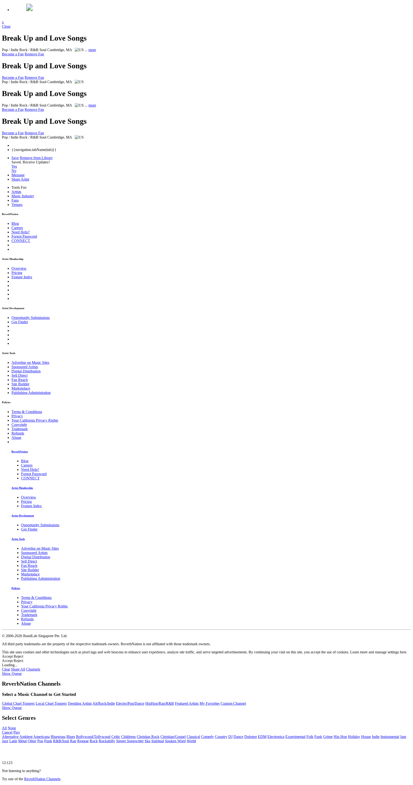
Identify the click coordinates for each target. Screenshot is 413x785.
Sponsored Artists (24, 367)
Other (32, 741)
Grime (328, 737)
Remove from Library (36, 158)
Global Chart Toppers (18, 703)
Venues (16, 205)
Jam (403, 737)
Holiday (354, 737)
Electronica (275, 737)
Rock (94, 741)
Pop (40, 741)
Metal (22, 741)
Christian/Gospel (173, 737)
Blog (15, 223)
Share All (18, 669)
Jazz (5, 741)
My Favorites (210, 703)
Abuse (16, 438)
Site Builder (20, 384)
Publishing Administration (31, 393)
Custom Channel (233, 703)
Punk (48, 741)
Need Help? (20, 232)
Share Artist (20, 179)
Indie (376, 737)
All (4, 728)
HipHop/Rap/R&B (159, 703)
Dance (238, 737)
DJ (230, 737)
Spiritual (157, 741)
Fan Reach (19, 380)
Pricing (16, 273)
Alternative (10, 737)
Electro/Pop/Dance (130, 703)
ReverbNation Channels (42, 779)
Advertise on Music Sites (30, 362)
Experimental (295, 737)
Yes (14, 166)
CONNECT (20, 241)
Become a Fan (13, 54)
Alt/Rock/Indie (103, 703)
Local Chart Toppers (51, 703)
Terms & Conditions (26, 412)
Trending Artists (80, 703)
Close (6, 26)
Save (15, 158)
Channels (33, 669)
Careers (17, 228)
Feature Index (21, 277)
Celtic (115, 737)
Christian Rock (148, 737)
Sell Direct (19, 375)
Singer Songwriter (130, 741)
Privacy (17, 416)
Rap (73, 741)
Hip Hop (340, 737)
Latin (13, 741)
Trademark (19, 429)
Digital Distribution (26, 371)
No (13, 171)
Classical (193, 737)
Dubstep (250, 737)
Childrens (128, 737)
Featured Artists (187, 703)
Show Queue (12, 674)
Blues (70, 737)
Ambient (26, 737)
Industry (22, 196)
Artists (16, 192)
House (366, 737)
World (191, 741)
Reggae (83, 741)
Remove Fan (34, 54)
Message (18, 175)
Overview (19, 268)
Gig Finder (19, 322)
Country (221, 737)
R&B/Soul (61, 741)
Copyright (19, 425)
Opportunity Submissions (30, 318)
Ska (147, 741)
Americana (41, 737)
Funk (318, 737)
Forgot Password (24, 236)
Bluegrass (58, 737)
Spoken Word (175, 741)
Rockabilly (107, 741)
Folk (309, 737)
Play (16, 732)
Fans (15, 200)
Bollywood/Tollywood (93, 737)
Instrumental (389, 737)
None (12, 728)
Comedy (207, 737)
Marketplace (20, 388)
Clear (6, 669)
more (92, 50)
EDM (262, 737)
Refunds (17, 433)
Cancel (7, 732)
